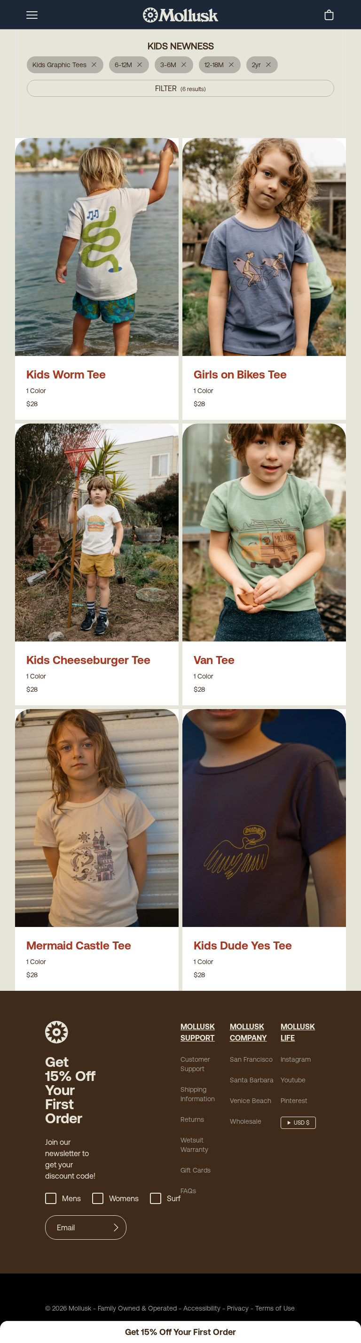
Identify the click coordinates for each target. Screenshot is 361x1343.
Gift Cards (195, 1170)
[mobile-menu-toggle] (31, 15)
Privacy (238, 1308)
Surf (173, 1198)
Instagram (296, 1059)
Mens (71, 1198)
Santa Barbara (252, 1080)
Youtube (293, 1080)
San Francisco (251, 1059)
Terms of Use (275, 1308)
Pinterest (294, 1100)
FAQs (188, 1191)
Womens (124, 1198)
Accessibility (198, 1308)
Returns (192, 1119)
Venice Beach (250, 1100)
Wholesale (245, 1121)
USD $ (301, 1122)
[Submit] (116, 1227)
